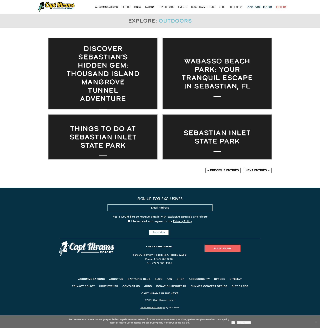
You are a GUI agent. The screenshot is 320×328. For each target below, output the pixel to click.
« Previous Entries (223, 170)
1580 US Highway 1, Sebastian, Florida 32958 (159, 255)
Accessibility (199, 279)
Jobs (148, 286)
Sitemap (236, 279)
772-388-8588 (259, 7)
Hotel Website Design (152, 307)
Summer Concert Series (208, 286)
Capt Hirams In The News (160, 293)
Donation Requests (171, 286)
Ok (233, 322)
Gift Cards (240, 286)
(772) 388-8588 (164, 259)
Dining (138, 7)
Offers (126, 7)
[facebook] (234, 7)
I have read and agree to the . (161, 221)
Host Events (108, 286)
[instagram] (241, 7)
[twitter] (237, 7)
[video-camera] (231, 7)
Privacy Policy (182, 221)
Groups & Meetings (203, 7)
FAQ (169, 279)
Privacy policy (243, 322)
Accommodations (106, 7)
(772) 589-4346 (162, 263)
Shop (222, 7)
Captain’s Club (139, 279)
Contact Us (131, 286)
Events (183, 7)
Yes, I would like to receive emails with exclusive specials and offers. (160, 217)
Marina (150, 7)
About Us (116, 279)
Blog (158, 279)
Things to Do (166, 7)
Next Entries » (258, 170)
